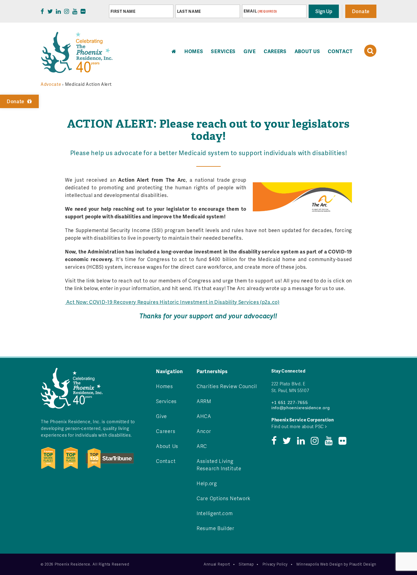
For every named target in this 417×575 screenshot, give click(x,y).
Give (250, 51)
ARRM (204, 401)
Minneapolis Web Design (319, 564)
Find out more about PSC (298, 426)
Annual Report (217, 564)
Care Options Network (223, 498)
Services (223, 51)
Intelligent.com (215, 513)
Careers (275, 51)
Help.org (207, 483)
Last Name (189, 11)
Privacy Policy (275, 564)
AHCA (204, 416)
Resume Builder (215, 528)
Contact (340, 51)
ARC (202, 445)
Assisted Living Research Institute (219, 464)
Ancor (204, 431)
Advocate (51, 84)
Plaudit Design (362, 564)
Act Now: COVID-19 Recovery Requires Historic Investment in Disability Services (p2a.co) (173, 301)
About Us (307, 51)
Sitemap (246, 564)
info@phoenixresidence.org (300, 407)
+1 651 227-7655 (289, 402)
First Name (123, 11)
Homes (164, 386)
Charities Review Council (227, 386)
